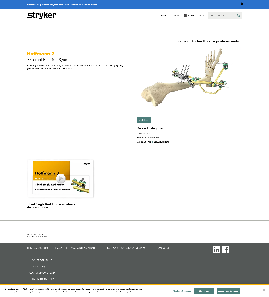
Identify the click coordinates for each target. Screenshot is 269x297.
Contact (144, 119)
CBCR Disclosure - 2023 (42, 279)
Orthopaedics (143, 133)
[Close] (264, 290)
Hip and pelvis (144, 142)
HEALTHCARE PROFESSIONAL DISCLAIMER (126, 247)
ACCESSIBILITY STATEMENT (84, 247)
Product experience (40, 260)
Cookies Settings (182, 291)
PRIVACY (58, 247)
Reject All (204, 291)
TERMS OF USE (163, 247)
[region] (134, 290)
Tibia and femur (161, 142)
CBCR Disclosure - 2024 (42, 272)
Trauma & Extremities (148, 137)
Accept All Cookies (228, 291)
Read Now (90, 4)
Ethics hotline (37, 266)
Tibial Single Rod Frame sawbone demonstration (51, 205)
